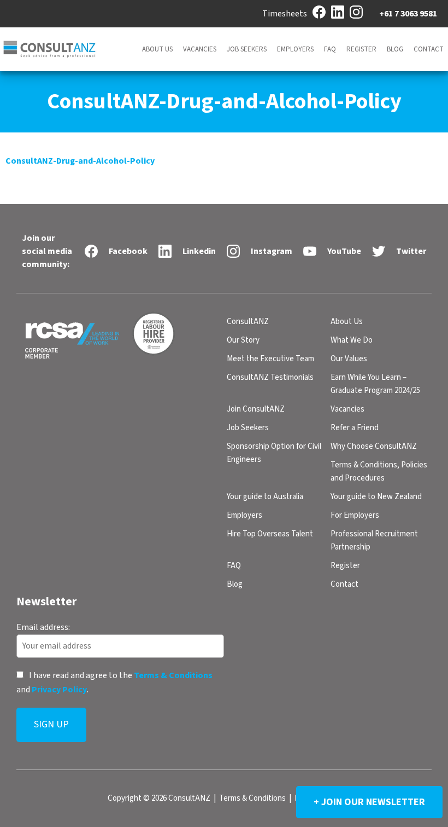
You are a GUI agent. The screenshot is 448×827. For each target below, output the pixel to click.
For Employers (355, 515)
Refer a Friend (355, 427)
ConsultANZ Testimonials (270, 377)
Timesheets (284, 14)
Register (361, 49)
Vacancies (199, 49)
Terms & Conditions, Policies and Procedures (379, 471)
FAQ (330, 49)
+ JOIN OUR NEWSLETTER (369, 802)
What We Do (352, 340)
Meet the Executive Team (270, 359)
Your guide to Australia (265, 496)
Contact (429, 49)
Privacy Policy (59, 689)
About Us (157, 49)
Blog (395, 49)
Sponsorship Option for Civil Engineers (274, 453)
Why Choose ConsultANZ (374, 446)
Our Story (243, 340)
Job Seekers (247, 49)
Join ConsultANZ (256, 409)
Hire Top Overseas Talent (270, 534)
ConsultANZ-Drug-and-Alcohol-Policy (80, 161)
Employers (295, 49)
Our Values (349, 359)
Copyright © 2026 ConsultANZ (159, 798)
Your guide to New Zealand (376, 496)
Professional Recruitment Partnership (374, 540)
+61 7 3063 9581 (408, 14)
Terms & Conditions (173, 675)
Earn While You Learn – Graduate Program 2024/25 (375, 384)
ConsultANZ (248, 321)
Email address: (43, 627)
